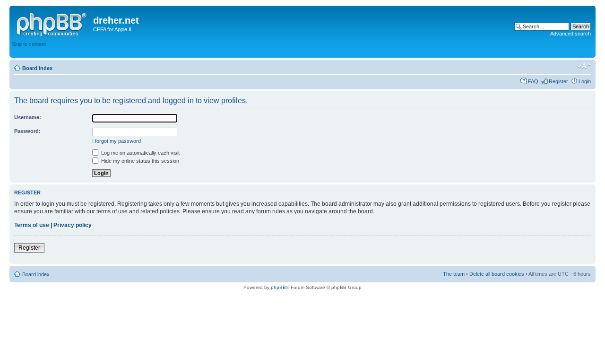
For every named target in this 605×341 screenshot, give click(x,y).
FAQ (533, 81)
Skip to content (29, 44)
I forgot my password (116, 141)
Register (558, 81)
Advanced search (570, 33)
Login (585, 81)
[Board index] (52, 23)
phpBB (278, 287)
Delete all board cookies (496, 274)
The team (454, 274)
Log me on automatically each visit (140, 153)
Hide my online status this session (139, 161)
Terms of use (31, 225)
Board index (37, 68)
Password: (27, 131)
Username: (27, 117)
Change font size (584, 66)
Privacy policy (72, 225)
